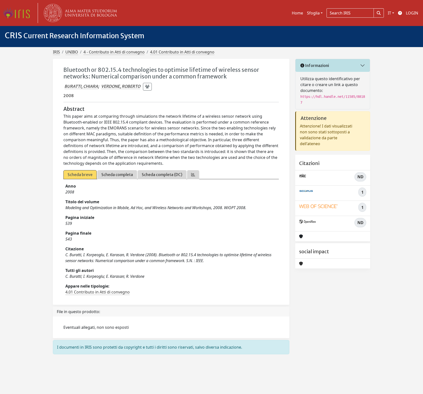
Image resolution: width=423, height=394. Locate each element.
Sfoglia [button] (313, 13)
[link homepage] (18, 13)
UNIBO (71, 52)
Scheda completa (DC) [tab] (162, 174)
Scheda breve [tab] (80, 174)
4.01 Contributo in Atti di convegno (182, 52)
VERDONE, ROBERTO (120, 86)
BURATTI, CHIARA (81, 86)
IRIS (56, 52)
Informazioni (316, 65)
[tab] (193, 174)
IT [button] (389, 13)
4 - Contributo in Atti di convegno (114, 52)
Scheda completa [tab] (117, 174)
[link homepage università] (79, 13)
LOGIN (412, 13)
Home (297, 13)
